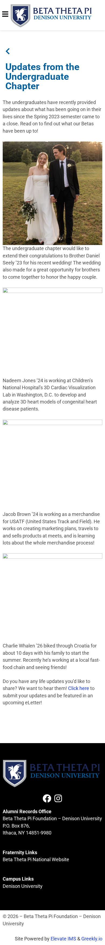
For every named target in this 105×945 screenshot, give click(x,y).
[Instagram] (58, 798)
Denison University (23, 886)
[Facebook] (47, 798)
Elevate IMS (63, 938)
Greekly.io (91, 938)
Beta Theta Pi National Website (36, 859)
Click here (78, 688)
